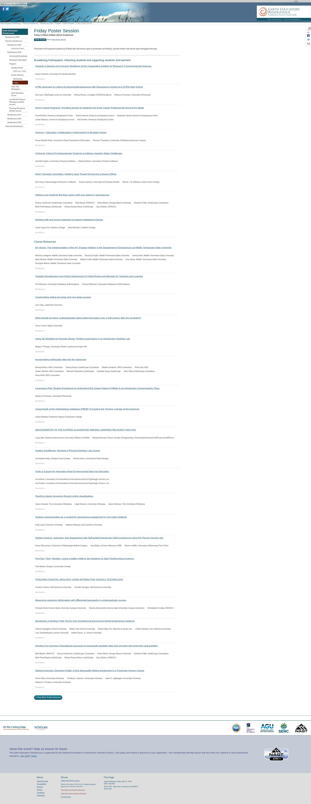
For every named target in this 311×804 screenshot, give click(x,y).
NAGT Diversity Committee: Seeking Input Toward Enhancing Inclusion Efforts (75, 174)
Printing (40, 787)
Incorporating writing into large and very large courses (63, 297)
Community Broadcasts (18, 56)
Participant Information (18, 60)
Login (296, 1)
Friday (15, 83)
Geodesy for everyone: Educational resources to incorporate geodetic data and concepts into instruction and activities (96, 646)
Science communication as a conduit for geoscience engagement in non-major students (81, 517)
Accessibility (41, 784)
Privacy (40, 790)
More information (66, 797)
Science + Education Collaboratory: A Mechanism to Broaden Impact (71, 132)
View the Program (274, 19)
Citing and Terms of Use (70, 781)
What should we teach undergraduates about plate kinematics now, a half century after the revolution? (88, 318)
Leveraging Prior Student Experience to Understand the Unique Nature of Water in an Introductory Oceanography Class (97, 388)
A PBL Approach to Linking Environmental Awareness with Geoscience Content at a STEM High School (89, 87)
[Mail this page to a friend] (308, 44)
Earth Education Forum (17, 94)
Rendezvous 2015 (14, 122)
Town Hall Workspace (15, 88)
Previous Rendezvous (30, 23)
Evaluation (41, 795)
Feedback (41, 793)
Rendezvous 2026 (12, 37)
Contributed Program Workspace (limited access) (17, 101)
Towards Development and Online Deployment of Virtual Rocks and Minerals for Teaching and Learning (89, 276)
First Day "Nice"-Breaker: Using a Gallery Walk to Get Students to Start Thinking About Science (84, 558)
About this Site (42, 781)
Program (58, 23)
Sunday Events (17, 68)
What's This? (108, 788)
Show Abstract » (40, 79)
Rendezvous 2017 (14, 115)
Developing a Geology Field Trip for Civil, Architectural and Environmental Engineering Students (85, 621)
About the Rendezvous (14, 126)
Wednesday (17, 79)
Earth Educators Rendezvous (10, 23)
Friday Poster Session (58, 39)
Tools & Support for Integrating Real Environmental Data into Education (72, 471)
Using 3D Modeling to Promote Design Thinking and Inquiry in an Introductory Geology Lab (82, 338)
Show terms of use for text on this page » (73, 790)
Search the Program (292, 19)
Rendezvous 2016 (14, 119)
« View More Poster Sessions (48, 697)
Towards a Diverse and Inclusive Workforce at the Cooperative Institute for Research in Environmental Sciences (93, 66)
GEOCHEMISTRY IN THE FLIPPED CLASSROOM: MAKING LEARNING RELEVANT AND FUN (85, 430)
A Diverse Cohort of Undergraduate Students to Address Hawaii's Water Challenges (78, 153)
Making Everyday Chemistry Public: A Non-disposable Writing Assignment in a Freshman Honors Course (89, 670)
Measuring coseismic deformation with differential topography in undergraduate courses (80, 600)
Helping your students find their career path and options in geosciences (72, 195)
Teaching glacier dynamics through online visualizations (64, 496)
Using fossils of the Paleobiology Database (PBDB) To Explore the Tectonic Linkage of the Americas (87, 409)
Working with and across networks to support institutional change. (69, 219)
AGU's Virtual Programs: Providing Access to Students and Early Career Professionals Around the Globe (89, 108)
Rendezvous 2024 (14, 45)
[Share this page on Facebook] (308, 35)
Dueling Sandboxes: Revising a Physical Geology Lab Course (67, 450)
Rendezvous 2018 (46, 23)
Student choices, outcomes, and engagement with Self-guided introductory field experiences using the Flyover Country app (99, 538)
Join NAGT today (28, 756)
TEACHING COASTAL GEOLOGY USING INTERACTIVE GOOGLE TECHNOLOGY (79, 579)
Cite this (111, 783)
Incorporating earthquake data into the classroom (60, 359)
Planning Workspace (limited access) (17, 109)
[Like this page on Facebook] (308, 32)
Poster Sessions (68, 23)
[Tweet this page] (308, 40)
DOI (105, 783)
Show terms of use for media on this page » (73, 793)
